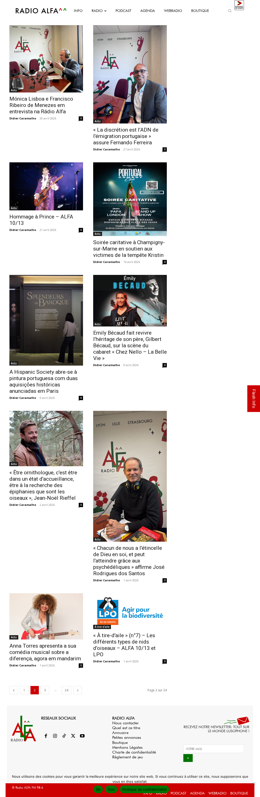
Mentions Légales (127, 747)
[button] (230, 10)
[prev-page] (13, 690)
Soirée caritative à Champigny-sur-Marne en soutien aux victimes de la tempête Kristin (129, 248)
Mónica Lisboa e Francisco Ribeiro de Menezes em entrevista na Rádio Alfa (41, 105)
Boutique (120, 742)
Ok (98, 789)
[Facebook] (45, 736)
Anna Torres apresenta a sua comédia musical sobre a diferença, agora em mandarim (45, 652)
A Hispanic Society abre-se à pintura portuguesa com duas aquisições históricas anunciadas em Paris (43, 381)
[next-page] (77, 690)
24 (66, 690)
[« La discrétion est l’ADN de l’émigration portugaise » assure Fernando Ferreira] (130, 74)
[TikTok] (64, 736)
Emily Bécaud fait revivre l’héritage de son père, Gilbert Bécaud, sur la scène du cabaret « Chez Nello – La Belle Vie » (130, 345)
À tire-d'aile (102, 627)
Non (111, 789)
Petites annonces (126, 737)
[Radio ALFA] (35, 10)
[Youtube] (82, 736)
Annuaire (120, 732)
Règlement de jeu (127, 757)
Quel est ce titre (126, 727)
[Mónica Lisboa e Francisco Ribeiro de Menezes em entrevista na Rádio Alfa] (46, 58)
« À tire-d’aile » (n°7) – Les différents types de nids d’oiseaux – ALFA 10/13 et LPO (124, 645)
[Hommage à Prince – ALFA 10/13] (46, 186)
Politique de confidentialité (144, 789)
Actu (14, 90)
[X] (73, 736)
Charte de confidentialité (134, 752)
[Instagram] (54, 736)
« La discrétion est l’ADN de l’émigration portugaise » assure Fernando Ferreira (125, 136)
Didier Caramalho (22, 118)
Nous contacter (125, 723)
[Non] (253, 783)
